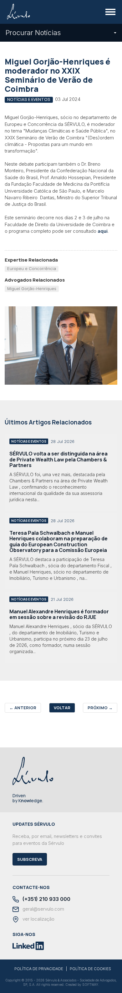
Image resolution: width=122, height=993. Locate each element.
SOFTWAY (90, 984)
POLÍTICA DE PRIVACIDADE (38, 969)
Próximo (100, 707)
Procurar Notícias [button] (33, 33)
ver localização (37, 919)
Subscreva (29, 859)
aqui (103, 231)
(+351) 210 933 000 (45, 899)
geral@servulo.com (42, 909)
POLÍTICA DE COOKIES (90, 969)
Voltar (62, 707)
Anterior (22, 707)
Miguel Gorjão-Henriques (31, 288)
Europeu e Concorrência (31, 268)
